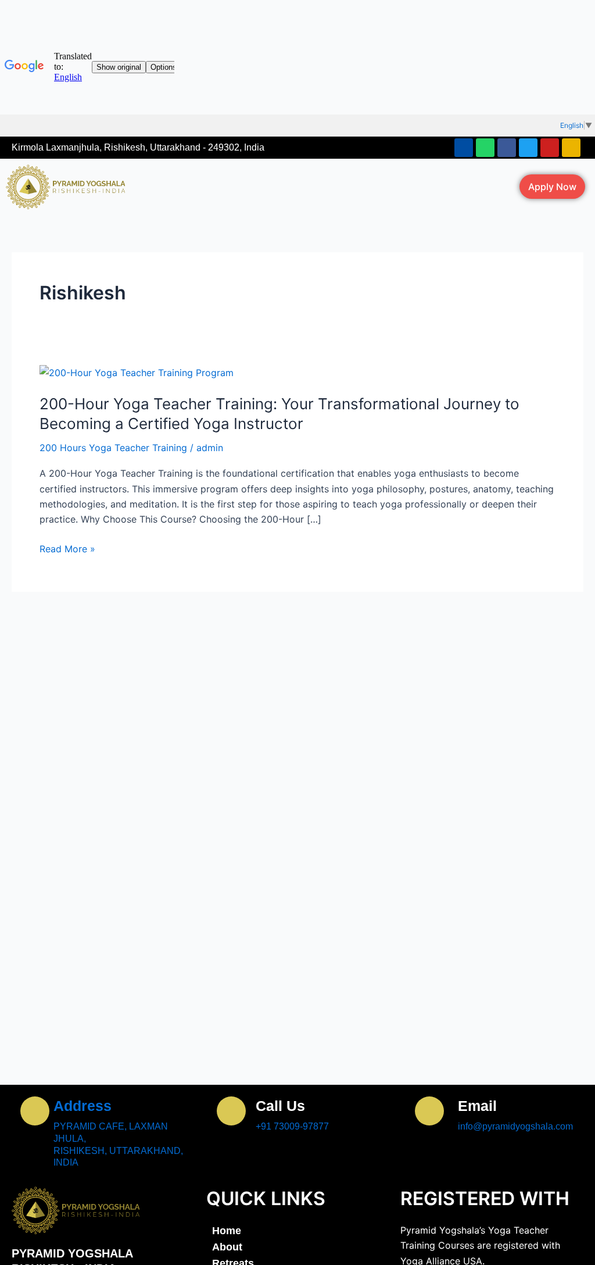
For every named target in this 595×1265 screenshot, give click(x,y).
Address (82, 1106)
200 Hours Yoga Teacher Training (113, 447)
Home (226, 1231)
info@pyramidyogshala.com (515, 1126)
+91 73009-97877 (292, 1126)
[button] (316, 187)
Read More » (67, 548)
